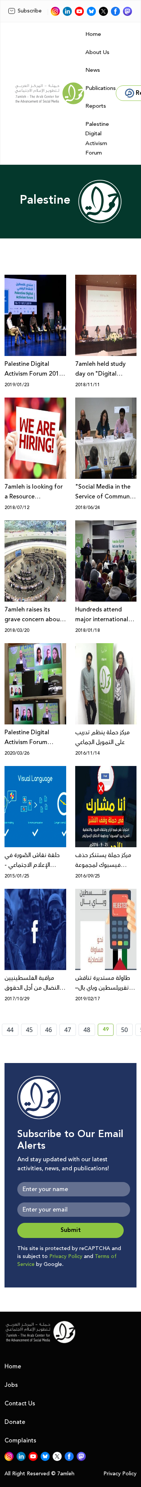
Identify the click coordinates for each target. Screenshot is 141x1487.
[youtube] (79, 11)
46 (48, 1030)
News (92, 70)
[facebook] (115, 11)
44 (10, 1030)
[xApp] (103, 11)
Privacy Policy (65, 1256)
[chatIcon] (127, 11)
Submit (71, 1230)
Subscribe (30, 11)
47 (67, 1030)
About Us (97, 52)
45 (29, 1030)
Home (93, 34)
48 (86, 1030)
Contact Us (20, 1403)
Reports (95, 106)
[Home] (49, 93)
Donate (15, 1422)
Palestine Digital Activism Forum (97, 139)
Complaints (20, 1440)
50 (124, 1030)
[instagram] (55, 11)
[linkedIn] (67, 11)
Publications (100, 88)
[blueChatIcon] (91, 11)
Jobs (11, 1385)
